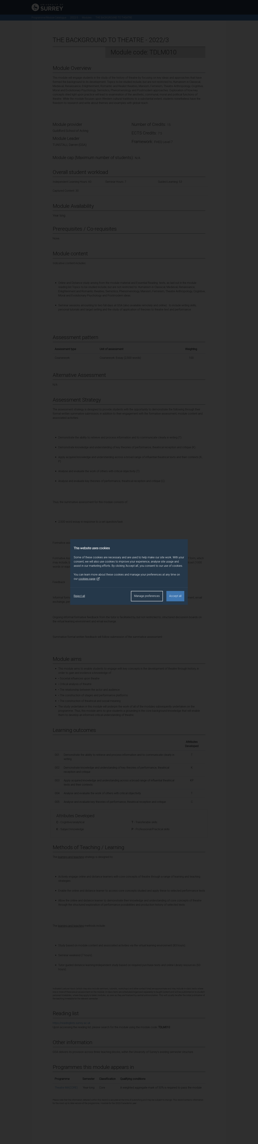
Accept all (175, 596)
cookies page (86, 578)
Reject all (79, 596)
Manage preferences (147, 596)
